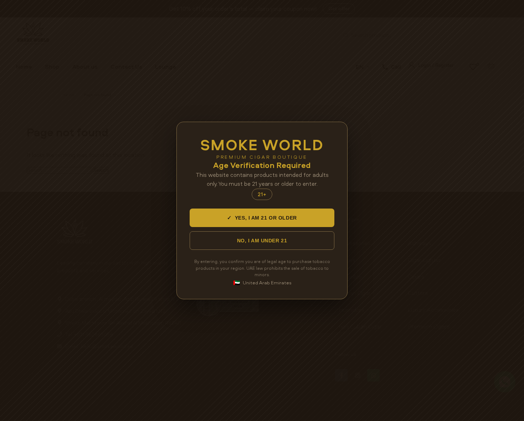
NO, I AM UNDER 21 (262, 240)
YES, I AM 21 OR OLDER (262, 218)
